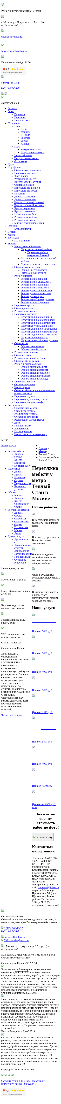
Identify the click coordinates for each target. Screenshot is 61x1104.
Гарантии (19, 114)
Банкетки (19, 193)
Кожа (17, 146)
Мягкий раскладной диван (29, 223)
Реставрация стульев (25, 220)
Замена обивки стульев (33, 272)
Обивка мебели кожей (26, 361)
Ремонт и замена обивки (27, 364)
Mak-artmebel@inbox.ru (14, 51)
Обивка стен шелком (32, 346)
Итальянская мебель (25, 413)
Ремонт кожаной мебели (27, 246)
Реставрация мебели (25, 217)
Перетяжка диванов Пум (34, 337)
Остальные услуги (24, 384)
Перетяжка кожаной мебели (36, 249)
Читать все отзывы (11, 715)
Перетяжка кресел (24, 305)
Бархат (24, 140)
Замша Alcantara (23, 155)
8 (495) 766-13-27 (10, 82)
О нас (11, 111)
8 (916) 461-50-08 (10, 88)
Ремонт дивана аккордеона (36, 281)
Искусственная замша (26, 158)
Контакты (13, 237)
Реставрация (15, 405)
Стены (18, 506)
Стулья (18, 456)
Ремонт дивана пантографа (36, 293)
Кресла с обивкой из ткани (29, 205)
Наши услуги (8, 445)
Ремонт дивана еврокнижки (36, 290)
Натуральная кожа (31, 149)
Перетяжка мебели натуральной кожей (38, 254)
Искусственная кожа (32, 152)
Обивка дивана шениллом (35, 375)
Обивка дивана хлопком (34, 369)
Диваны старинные (25, 199)
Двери (17, 422)
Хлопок (25, 143)
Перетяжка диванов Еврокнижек (39, 331)
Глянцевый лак (22, 425)
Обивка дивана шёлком (34, 366)
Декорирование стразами (23, 546)
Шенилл (25, 134)
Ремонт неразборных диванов (37, 299)
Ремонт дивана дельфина (35, 287)
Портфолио (14, 167)
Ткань (17, 126)
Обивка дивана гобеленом (35, 372)
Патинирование (23, 431)
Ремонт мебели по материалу (30, 434)
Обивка (12, 492)
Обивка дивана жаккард (34, 378)
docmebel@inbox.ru (11, 36)
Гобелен (25, 137)
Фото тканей (21, 176)
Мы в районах (22, 240)
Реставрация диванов (26, 352)
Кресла (18, 459)
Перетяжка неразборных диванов (39, 340)
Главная (12, 108)
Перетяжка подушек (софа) (29, 402)
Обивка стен (21, 343)
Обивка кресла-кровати (34, 270)
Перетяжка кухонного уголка (30, 399)
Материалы (14, 123)
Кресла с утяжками (24, 211)
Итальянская (21, 527)
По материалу (22, 465)
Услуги (12, 243)
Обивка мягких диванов (27, 170)
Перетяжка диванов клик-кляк (38, 319)
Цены (11, 164)
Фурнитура (20, 161)
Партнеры (20, 117)
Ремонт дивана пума (32, 296)
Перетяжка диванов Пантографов (39, 334)
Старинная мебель (24, 410)
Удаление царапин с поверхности (39, 264)
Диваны (18, 454)
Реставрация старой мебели (29, 358)
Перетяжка (14, 468)
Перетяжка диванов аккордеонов (39, 328)
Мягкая (18, 495)
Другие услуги (16, 536)
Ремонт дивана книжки (34, 278)
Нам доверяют (22, 120)
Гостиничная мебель (25, 214)
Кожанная (19, 462)
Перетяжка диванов (25, 173)
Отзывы (12, 225)
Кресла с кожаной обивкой (29, 202)
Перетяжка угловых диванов (37, 325)
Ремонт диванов (23, 275)
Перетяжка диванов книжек (36, 317)
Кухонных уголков (20, 488)
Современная (21, 521)
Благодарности (22, 228)
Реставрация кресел (25, 179)
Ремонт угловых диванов (35, 302)
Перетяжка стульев (24, 396)
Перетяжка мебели (24, 381)
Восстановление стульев (27, 181)
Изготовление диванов (27, 187)
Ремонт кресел (22, 387)
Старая (18, 524)
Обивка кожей (22, 503)
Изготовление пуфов (26, 190)
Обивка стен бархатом (33, 349)
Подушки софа (22, 483)
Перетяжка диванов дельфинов (38, 322)
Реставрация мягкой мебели (29, 419)
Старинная (20, 518)
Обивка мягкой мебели (27, 267)
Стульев (18, 480)
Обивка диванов (23, 308)
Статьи (12, 231)
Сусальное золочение (26, 416)
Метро (11, 234)
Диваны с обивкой (24, 196)
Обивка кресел (22, 355)
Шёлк (24, 129)
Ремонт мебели (16, 451)
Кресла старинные (24, 208)
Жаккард (26, 132)
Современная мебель (25, 408)
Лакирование (21, 428)
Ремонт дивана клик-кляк (35, 284)
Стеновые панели (24, 184)
